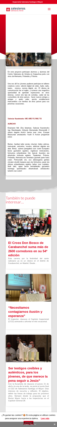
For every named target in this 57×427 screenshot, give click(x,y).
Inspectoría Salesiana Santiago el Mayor (28, 2)
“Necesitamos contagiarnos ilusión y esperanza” (25, 312)
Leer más (45, 418)
